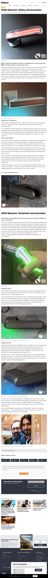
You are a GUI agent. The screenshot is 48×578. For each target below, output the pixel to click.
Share (5, 460)
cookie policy (29, 576)
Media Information (6, 556)
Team (19, 554)
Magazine (36, 5)
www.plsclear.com (7, 468)
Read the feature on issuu (8, 455)
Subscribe (43, 2)
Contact (4, 558)
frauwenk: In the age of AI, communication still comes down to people (24, 510)
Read (40, 541)
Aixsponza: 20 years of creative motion (39, 509)
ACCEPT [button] (35, 576)
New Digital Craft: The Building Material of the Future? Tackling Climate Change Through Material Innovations (8, 511)
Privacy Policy (39, 490)
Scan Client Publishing (22, 556)
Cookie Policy (37, 491)
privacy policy (21, 576)
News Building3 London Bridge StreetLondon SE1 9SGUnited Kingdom (40, 558)
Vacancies (20, 558)
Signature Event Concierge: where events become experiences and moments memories (8, 526)
